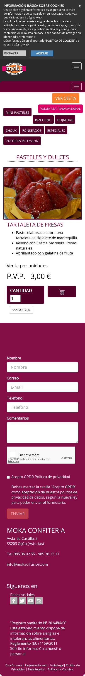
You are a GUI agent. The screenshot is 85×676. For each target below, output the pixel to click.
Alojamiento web (36, 665)
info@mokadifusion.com (27, 564)
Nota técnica (36, 669)
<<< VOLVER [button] (21, 310)
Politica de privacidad (52, 476)
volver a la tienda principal (60, 109)
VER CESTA (65, 98)
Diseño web (13, 665)
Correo (13, 378)
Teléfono (14, 398)
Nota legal (57, 665)
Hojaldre (65, 120)
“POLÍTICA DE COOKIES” (60, 41)
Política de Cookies (60, 669)
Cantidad (21, 290)
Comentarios (18, 418)
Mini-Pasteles (17, 112)
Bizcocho (43, 120)
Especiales (56, 130)
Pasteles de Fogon (22, 141)
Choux (11, 130)
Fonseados (31, 130)
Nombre (14, 358)
